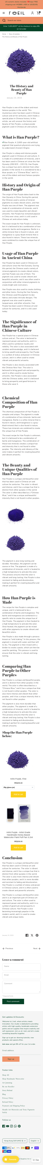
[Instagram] (11, 1126)
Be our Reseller (8, 1086)
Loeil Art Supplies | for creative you (26, 1159)
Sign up (11, 1059)
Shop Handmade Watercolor (13, 1079)
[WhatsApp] (15, 1126)
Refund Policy (7, 1102)
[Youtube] (7, 1126)
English (33, 1141)
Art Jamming (7, 1082)
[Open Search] (4, 20)
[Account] (32, 12)
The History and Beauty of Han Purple (14, 37)
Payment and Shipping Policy (13, 1105)
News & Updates (14, 34)
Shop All (5, 1075)
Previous (9, 948)
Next (35, 948)
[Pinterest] (19, 1126)
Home (4, 34)
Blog (4, 1094)
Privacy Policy (7, 1098)
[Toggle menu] (3, 13)
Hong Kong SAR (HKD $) (13, 1141)
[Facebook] (3, 1126)
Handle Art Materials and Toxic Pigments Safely (18, 1111)
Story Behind (7, 1090)
